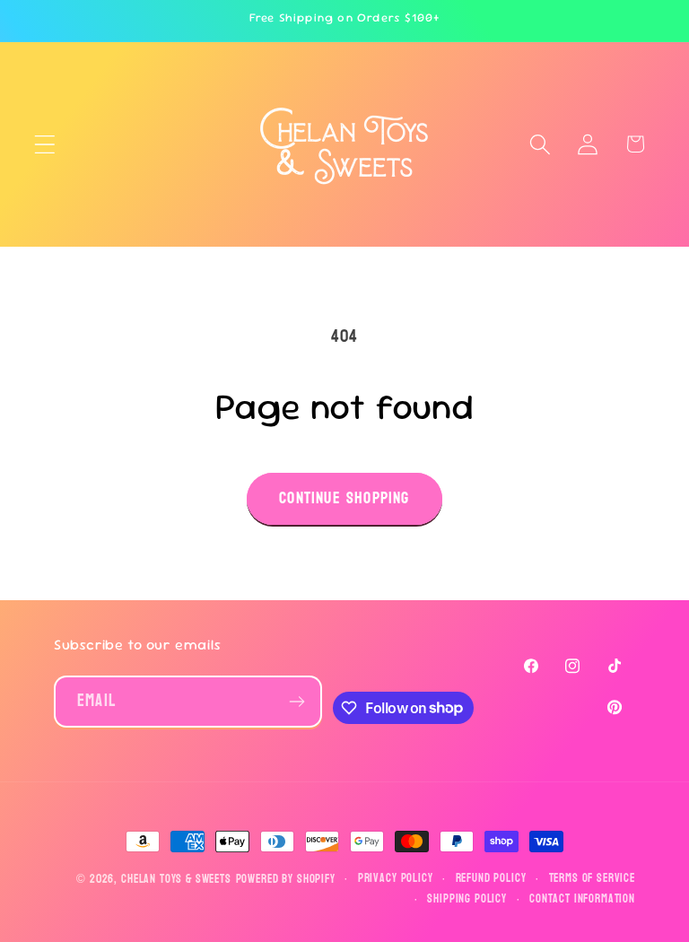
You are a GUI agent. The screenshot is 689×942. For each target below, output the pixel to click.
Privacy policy (395, 878)
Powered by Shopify (286, 879)
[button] (45, 144)
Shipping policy (467, 899)
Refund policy (491, 878)
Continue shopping (344, 498)
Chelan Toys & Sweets (176, 879)
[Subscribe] (296, 702)
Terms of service (592, 878)
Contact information (582, 899)
